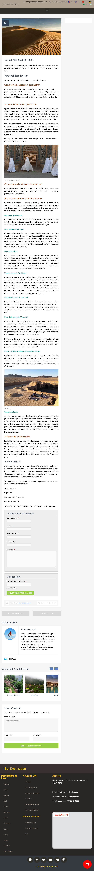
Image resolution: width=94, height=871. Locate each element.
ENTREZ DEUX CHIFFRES (16, 581)
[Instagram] (37, 860)
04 (5, 21)
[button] (47, 10)
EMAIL (9, 526)
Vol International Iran (32, 810)
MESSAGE (11, 550)
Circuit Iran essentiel (11, 502)
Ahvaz (6, 818)
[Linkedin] (57, 860)
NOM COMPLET (13, 518)
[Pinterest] (64, 860)
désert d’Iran (43, 80)
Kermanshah (8, 851)
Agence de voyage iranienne (14, 466)
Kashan (6, 806)
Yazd (11, 94)
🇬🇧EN (77, 2)
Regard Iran (8, 493)
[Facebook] (30, 860)
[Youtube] (50, 860)
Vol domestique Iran (32, 804)
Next (56, 668)
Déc (5, 24)
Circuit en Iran (30, 787)
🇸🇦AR (85, 4)
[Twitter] (44, 860)
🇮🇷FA (91, 4)
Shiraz (6, 790)
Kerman (6, 812)
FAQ (26, 834)
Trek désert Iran (10, 488)
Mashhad (7, 846)
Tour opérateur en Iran (12, 481)
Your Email (37, 735)
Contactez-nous (30, 823)
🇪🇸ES (84, 2)
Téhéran (6, 784)
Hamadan (7, 823)
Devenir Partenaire (31, 828)
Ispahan (8, 66)
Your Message (9, 717)
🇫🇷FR (70, 2)
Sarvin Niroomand (24, 603)
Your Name (8, 735)
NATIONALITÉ (12, 534)
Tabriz (6, 835)
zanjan (6, 840)
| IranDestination (14, 768)
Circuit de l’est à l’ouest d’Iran (14, 497)
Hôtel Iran (28, 799)
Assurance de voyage (32, 793)
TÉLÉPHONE (11, 542)
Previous (51, 668)
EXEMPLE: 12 (11, 588)
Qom (5, 829)
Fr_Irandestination (48, 506)
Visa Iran (28, 782)
